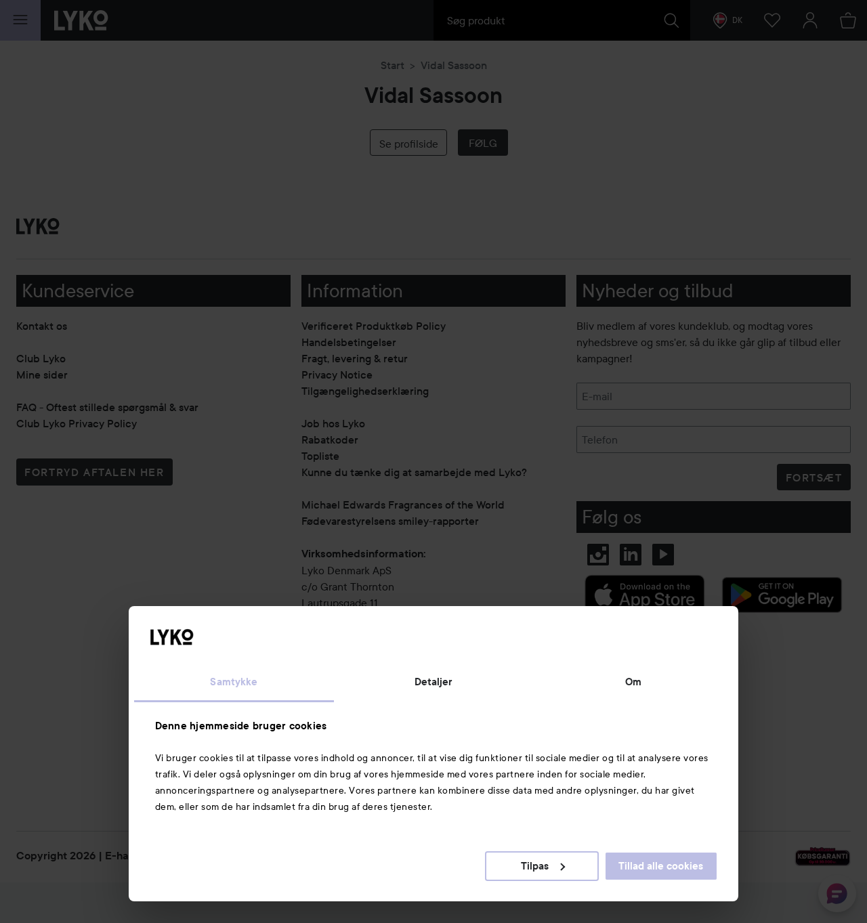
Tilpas (535, 866)
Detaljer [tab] (434, 682)
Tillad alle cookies (660, 866)
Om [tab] (633, 682)
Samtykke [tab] (233, 682)
